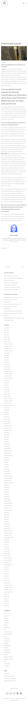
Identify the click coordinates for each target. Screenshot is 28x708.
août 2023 (6, 407)
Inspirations (7, 641)
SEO (5, 661)
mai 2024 (6, 387)
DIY (5, 629)
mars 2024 (7, 391)
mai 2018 (6, 546)
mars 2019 (7, 524)
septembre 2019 (8, 510)
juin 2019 (6, 517)
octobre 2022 (7, 428)
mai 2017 (6, 574)
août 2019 (6, 512)
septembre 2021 (8, 455)
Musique (6, 647)
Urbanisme (7, 666)
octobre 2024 (7, 376)
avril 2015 (6, 605)
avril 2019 (6, 521)
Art (4, 613)
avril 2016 (6, 603)
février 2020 (7, 499)
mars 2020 (7, 496)
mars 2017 (7, 578)
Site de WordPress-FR (10, 680)
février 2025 (7, 366)
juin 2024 (6, 385)
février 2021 (7, 471)
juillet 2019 (6, 514)
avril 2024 (6, 389)
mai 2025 (6, 360)
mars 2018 (7, 551)
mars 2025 (7, 364)
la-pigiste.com (6, 244)
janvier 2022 (7, 448)
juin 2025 (6, 357)
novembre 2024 (8, 373)
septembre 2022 (8, 430)
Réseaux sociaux (8, 659)
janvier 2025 (7, 369)
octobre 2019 (7, 508)
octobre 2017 (7, 562)
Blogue (6, 618)
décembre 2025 (8, 344)
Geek (5, 636)
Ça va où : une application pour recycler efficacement (12, 300)
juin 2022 (6, 437)
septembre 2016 (8, 592)
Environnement (8, 634)
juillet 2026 (6, 328)
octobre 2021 (7, 453)
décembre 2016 (8, 585)
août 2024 (6, 380)
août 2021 (6, 458)
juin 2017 (6, 571)
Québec (6, 654)
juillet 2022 (6, 435)
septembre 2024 (8, 378)
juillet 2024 (6, 382)
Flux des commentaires (10, 678)
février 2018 (7, 553)
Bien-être (6, 616)
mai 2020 (6, 492)
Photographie (7, 652)
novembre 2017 (8, 560)
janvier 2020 (7, 501)
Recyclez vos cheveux (16, 311)
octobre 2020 (7, 480)
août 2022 (6, 432)
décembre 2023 (8, 398)
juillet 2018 (6, 542)
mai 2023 (6, 414)
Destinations (7, 627)
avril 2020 (6, 494)
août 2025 (6, 353)
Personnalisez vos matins (10, 276)
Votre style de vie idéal (10, 285)
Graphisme (7, 638)
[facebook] (14, 693)
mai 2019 (6, 519)
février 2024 (7, 394)
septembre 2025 (8, 351)
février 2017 (7, 580)
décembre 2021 (8, 451)
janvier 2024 (7, 396)
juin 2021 (6, 462)
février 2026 (7, 339)
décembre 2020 (8, 476)
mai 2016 (6, 601)
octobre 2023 (7, 403)
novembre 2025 (8, 346)
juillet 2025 (6, 355)
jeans (4, 69)
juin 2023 (6, 412)
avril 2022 (6, 442)
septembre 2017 (8, 564)
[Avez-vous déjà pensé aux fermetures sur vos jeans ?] (14, 53)
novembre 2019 (8, 505)
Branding (6, 620)
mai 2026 (6, 332)
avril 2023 (6, 417)
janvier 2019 (7, 528)
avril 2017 (6, 576)
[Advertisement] (14, 22)
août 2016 (6, 594)
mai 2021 (6, 464)
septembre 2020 (8, 483)
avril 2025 (6, 362)
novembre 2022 (8, 426)
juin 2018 (6, 544)
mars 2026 (7, 337)
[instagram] (17, 693)
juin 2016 (6, 599)
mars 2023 (7, 419)
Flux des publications (9, 676)
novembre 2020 (8, 478)
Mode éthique (7, 645)
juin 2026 (6, 330)
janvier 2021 (7, 473)
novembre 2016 (8, 587)
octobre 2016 (7, 589)
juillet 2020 (6, 487)
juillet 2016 (6, 596)
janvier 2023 (7, 423)
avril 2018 (6, 549)
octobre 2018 (7, 535)
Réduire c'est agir (8, 657)
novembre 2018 (8, 533)
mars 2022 (7, 444)
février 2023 (7, 421)
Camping (6, 622)
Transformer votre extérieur (11, 282)
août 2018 (6, 539)
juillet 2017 (6, 569)
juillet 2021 (6, 460)
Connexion (6, 674)
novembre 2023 (8, 401)
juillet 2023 (6, 410)
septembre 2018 (8, 537)
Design (5, 625)
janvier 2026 (7, 341)
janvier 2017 (7, 583)
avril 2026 (6, 335)
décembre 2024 (8, 371)
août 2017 (6, 567)
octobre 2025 (7, 348)
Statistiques (7, 663)
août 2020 (6, 485)
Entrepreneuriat (8, 632)
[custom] (7, 693)
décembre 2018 (8, 530)
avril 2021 (6, 467)
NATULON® (4, 153)
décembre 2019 (8, 503)
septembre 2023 (8, 405)
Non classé (7, 650)
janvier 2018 (7, 555)
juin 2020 (6, 489)
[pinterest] (21, 693)
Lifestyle (6, 643)
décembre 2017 (8, 558)
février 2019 (7, 526)
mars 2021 (7, 469)
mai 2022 (6, 439)
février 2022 (7, 446)
